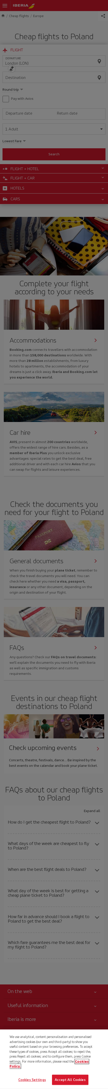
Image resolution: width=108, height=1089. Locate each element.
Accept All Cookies (70, 1079)
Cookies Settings (32, 1079)
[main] (54, 1059)
